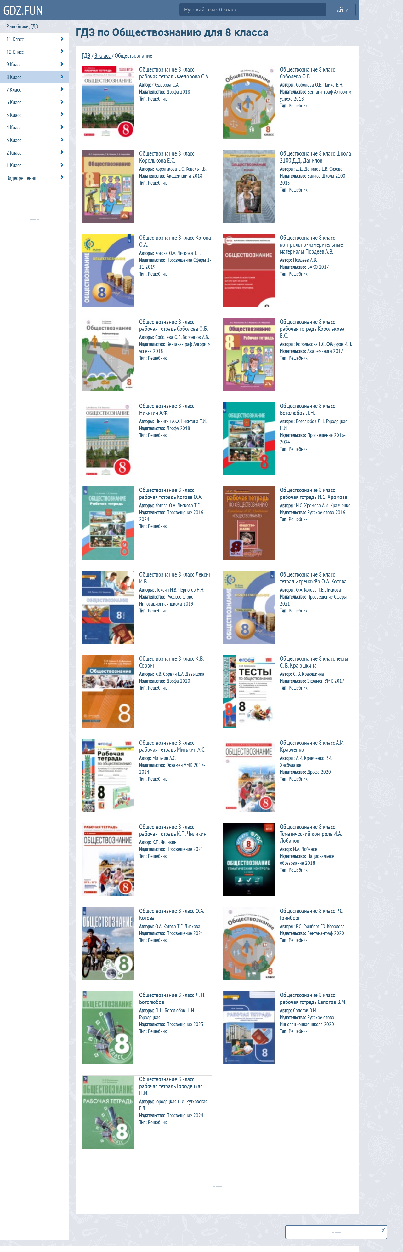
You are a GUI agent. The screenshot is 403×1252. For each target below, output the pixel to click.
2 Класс (13, 152)
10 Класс (15, 51)
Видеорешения (21, 177)
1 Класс (13, 165)
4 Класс (13, 127)
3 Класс (13, 140)
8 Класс (13, 77)
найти (341, 10)
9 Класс (13, 64)
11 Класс (15, 39)
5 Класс (13, 114)
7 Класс (13, 89)
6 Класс (13, 102)
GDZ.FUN (23, 10)
